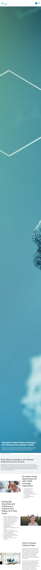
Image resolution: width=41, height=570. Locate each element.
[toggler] (36, 3)
